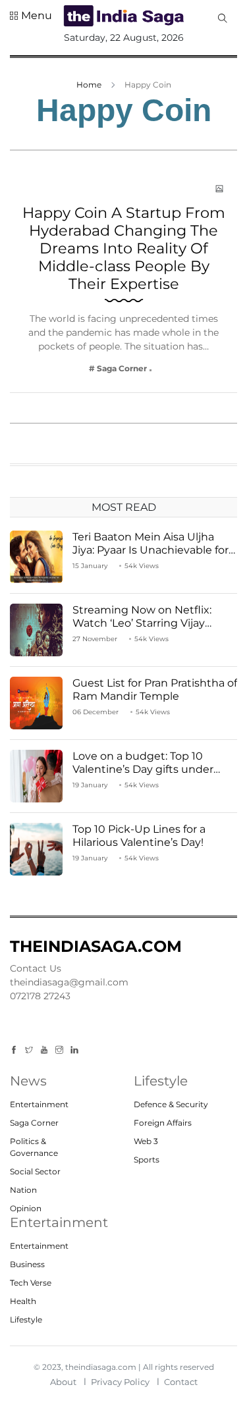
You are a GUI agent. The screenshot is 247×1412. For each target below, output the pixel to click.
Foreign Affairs (163, 1123)
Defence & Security (171, 1104)
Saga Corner (34, 1123)
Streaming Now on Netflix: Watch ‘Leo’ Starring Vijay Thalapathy (141, 622)
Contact (181, 1381)
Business (27, 1264)
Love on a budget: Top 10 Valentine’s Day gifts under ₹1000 (142, 768)
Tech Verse (30, 1283)
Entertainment (39, 1104)
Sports (146, 1159)
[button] (31, 15)
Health (23, 1301)
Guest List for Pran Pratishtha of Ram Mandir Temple (154, 689)
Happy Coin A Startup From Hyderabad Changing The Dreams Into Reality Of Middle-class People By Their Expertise (123, 248)
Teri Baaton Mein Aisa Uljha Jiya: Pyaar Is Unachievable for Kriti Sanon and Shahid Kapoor (152, 549)
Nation (23, 1190)
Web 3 (146, 1141)
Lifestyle (26, 1319)
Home (88, 85)
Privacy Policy (120, 1381)
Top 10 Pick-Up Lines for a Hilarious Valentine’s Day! (139, 835)
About (63, 1381)
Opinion (25, 1208)
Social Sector (35, 1171)
